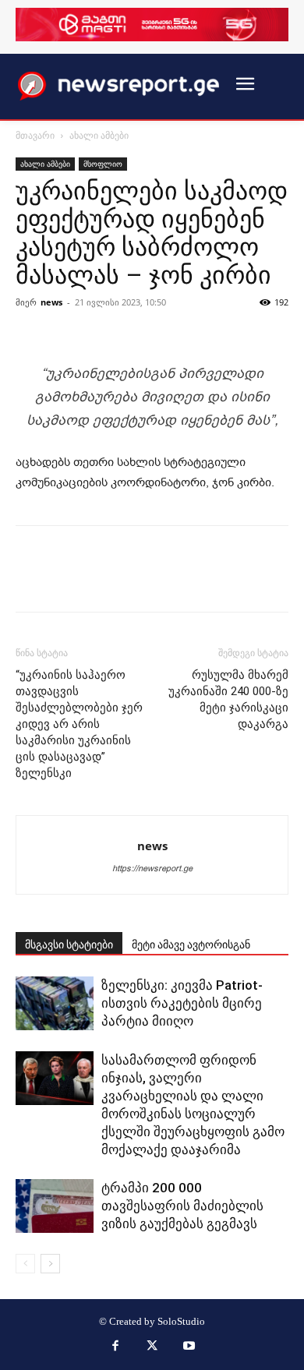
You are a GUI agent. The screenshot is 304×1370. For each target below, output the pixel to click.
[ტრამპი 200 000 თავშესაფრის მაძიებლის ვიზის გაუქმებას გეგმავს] (55, 1206)
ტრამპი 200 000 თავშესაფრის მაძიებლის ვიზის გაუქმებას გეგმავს (182, 1205)
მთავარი (35, 135)
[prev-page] (25, 1263)
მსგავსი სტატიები (69, 944)
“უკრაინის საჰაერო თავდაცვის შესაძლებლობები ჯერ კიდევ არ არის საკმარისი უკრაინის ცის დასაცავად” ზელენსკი (79, 724)
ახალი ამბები (99, 135)
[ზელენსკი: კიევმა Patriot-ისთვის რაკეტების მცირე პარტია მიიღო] (55, 1003)
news (51, 302)
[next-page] (50, 1263)
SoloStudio (181, 1321)
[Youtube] (189, 1347)
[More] (192, 325)
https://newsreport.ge (152, 868)
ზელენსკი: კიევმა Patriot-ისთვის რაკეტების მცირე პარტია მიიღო (182, 1003)
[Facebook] (115, 1347)
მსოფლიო (102, 163)
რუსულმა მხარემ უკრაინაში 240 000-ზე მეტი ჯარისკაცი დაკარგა (228, 699)
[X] (152, 1347)
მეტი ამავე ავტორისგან (191, 944)
